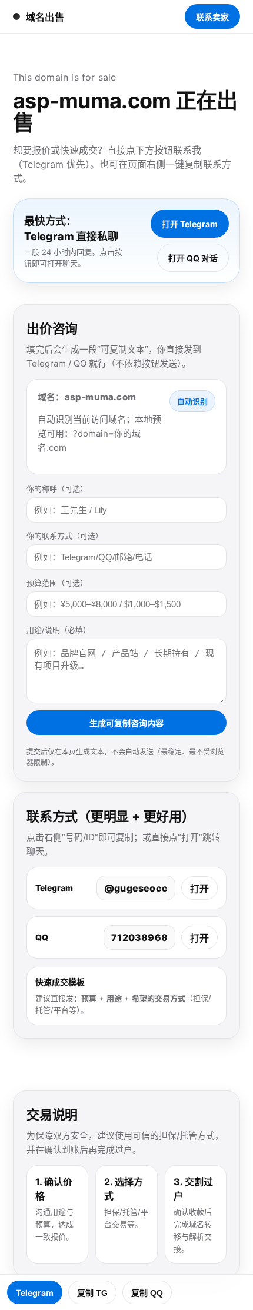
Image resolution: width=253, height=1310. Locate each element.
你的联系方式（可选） (64, 535)
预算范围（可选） (57, 582)
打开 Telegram (190, 224)
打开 (199, 889)
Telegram (35, 1293)
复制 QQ (147, 1293)
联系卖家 (212, 17)
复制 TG (92, 1293)
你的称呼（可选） (57, 488)
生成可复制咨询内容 (126, 723)
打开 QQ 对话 (193, 258)
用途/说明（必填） (58, 629)
